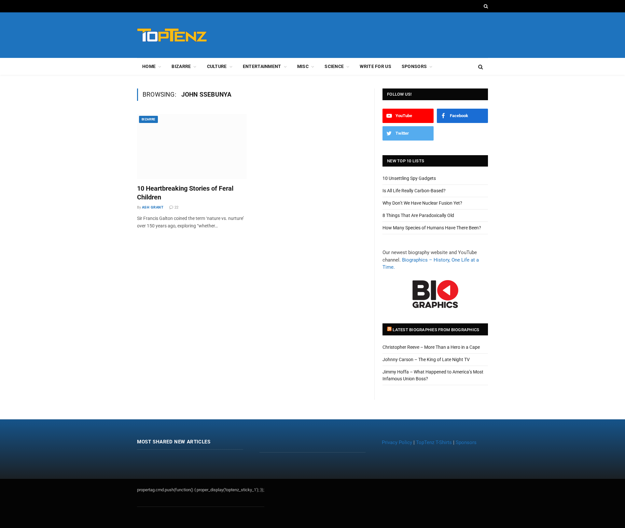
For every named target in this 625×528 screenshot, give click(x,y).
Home (149, 66)
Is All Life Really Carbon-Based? (414, 190)
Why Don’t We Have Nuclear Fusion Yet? (422, 203)
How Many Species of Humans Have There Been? (431, 227)
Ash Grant (152, 207)
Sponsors (414, 66)
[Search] (485, 6)
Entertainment (262, 66)
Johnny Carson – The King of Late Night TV (426, 359)
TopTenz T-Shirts (434, 442)
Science (334, 66)
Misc (303, 66)
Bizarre (181, 66)
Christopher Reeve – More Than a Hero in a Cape (431, 347)
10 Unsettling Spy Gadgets (409, 178)
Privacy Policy (397, 442)
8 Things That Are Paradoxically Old (418, 215)
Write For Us (375, 66)
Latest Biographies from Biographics (436, 329)
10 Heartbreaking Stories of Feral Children (185, 192)
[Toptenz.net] (172, 35)
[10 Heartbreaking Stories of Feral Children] (192, 146)
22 (176, 207)
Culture (217, 66)
